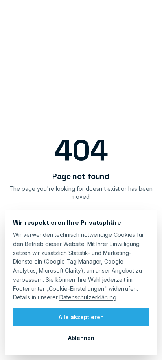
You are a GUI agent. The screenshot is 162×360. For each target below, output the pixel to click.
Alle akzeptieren (81, 317)
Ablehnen (81, 337)
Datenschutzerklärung (87, 297)
